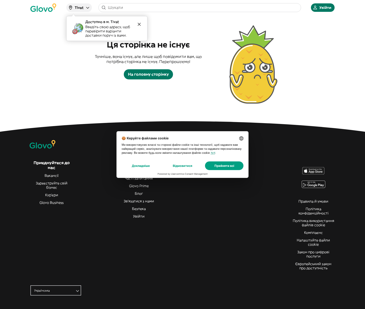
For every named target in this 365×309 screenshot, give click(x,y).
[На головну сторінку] (43, 7)
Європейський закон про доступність (313, 266)
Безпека (139, 209)
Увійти (138, 216)
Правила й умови (313, 201)
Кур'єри (51, 195)
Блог (139, 193)
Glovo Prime (139, 186)
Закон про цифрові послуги (313, 254)
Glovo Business (51, 202)
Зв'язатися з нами (139, 201)
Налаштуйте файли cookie (313, 242)
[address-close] (139, 24)
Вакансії (52, 175)
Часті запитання (139, 178)
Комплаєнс (313, 232)
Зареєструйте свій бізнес (51, 185)
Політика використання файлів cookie (313, 223)
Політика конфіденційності (313, 211)
